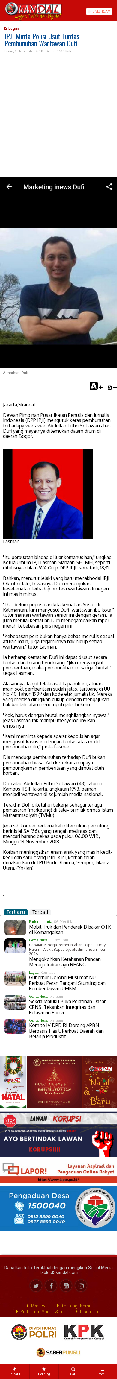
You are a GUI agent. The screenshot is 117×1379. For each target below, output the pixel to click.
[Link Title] (2, 11)
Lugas (13, 28)
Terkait (40, 912)
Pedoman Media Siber (41, 1311)
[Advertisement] (58, 115)
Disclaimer (89, 1311)
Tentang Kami (74, 1306)
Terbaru (16, 912)
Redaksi (37, 1306)
